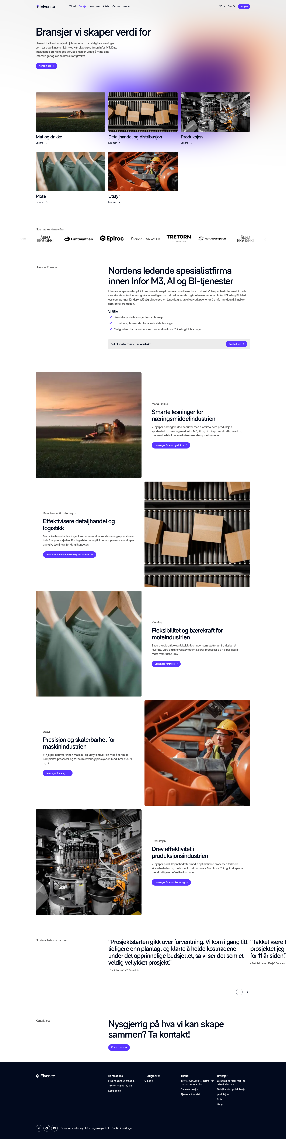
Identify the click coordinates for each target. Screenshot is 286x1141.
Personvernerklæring (72, 1128)
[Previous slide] (239, 992)
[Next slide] (247, 992)
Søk (230, 6)
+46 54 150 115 (124, 1085)
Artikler (105, 6)
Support (244, 6)
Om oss (116, 6)
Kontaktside (114, 1090)
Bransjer (83, 6)
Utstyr (220, 1104)
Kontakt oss (45, 65)
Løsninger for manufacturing (170, 882)
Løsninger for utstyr (56, 773)
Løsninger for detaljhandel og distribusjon (68, 554)
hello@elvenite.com (124, 1080)
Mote (219, 1099)
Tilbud (72, 6)
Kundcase (94, 6)
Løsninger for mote (165, 663)
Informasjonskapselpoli (97, 1128)
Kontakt (127, 6)
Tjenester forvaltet (190, 1094)
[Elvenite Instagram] (39, 1128)
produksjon (223, 1094)
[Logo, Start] (45, 6)
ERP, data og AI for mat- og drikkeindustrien (231, 1082)
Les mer (40, 142)
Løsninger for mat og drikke (169, 445)
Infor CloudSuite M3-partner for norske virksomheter (197, 1082)
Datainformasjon (189, 1089)
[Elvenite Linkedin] (54, 1128)
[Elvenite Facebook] (46, 1128)
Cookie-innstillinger (122, 1128)
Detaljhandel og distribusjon (231, 1089)
